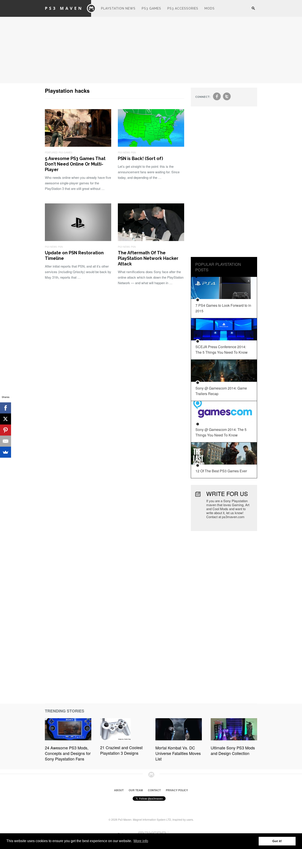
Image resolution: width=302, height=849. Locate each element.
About (119, 790)
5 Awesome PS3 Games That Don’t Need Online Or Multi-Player (75, 164)
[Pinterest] (5, 430)
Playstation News (118, 8)
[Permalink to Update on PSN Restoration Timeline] (78, 239)
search (253, 10)
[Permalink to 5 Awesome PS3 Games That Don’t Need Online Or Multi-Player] (78, 145)
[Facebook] (5, 407)
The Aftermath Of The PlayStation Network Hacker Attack (148, 258)
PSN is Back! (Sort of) (140, 158)
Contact (154, 790)
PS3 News (124, 152)
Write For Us (227, 493)
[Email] (5, 441)
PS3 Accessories (182, 8)
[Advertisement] (151, 50)
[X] (5, 418)
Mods (210, 8)
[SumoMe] (5, 452)
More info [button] (141, 841)
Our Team (136, 790)
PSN (133, 152)
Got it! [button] (277, 841)
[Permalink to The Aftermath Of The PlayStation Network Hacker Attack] (151, 239)
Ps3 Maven (64, 8)
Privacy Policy (177, 790)
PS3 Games (151, 8)
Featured (51, 152)
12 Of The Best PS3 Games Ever (221, 470)
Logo (91, 8)
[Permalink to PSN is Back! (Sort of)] (151, 145)
